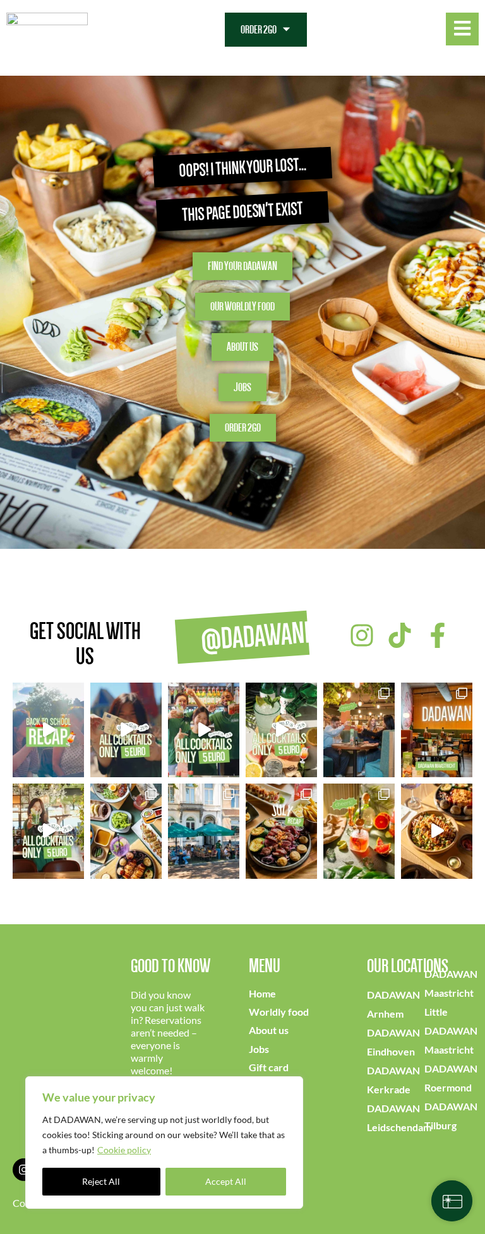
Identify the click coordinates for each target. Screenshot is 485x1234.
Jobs (259, 1049)
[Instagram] (24, 1169)
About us (269, 1030)
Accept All (225, 1181)
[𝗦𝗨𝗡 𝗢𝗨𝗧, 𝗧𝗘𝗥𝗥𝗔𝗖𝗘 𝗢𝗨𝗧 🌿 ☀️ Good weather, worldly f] (203, 831)
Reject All (101, 1181)
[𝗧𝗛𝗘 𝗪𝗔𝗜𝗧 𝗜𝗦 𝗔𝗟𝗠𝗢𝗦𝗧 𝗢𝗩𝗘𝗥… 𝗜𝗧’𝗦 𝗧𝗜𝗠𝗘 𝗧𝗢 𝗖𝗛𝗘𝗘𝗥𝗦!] (281, 730)
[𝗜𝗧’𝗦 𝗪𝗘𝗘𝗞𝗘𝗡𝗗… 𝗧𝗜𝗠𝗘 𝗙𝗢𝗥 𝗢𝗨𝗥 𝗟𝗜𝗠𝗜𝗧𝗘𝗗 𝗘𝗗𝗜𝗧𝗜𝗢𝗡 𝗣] (359, 831)
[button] (266, 30)
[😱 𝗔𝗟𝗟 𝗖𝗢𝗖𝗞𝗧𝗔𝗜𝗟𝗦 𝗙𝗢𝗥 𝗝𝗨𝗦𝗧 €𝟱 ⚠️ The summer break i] (48, 831)
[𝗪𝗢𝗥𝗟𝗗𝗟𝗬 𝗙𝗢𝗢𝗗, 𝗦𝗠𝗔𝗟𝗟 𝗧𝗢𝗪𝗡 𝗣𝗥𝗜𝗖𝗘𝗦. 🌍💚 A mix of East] (126, 831)
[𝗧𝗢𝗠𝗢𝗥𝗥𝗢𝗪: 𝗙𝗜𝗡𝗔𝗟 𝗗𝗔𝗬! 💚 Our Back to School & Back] (126, 730)
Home (262, 993)
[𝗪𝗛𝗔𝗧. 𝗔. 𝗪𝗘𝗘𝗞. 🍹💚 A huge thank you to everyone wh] (48, 730)
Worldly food (279, 1012)
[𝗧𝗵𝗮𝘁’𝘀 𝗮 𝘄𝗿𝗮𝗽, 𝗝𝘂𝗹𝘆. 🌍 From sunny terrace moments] (281, 831)
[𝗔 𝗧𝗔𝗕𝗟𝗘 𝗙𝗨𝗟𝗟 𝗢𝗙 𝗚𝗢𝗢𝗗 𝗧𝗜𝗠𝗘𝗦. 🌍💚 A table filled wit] (359, 730)
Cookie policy (124, 1149)
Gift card (269, 1067)
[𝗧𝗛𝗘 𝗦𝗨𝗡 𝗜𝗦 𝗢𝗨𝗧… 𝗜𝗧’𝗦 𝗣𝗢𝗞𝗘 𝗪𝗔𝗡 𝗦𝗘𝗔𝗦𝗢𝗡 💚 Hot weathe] (436, 831)
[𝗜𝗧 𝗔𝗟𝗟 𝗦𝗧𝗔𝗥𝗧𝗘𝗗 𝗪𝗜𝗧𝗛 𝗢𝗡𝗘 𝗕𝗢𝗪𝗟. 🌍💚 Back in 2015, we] (436, 730)
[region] (164, 1142)
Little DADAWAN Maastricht (450, 1030)
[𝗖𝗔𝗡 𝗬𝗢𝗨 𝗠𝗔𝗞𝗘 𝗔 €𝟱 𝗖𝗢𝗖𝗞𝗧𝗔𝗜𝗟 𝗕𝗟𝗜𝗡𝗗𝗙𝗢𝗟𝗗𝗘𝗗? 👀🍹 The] (203, 730)
